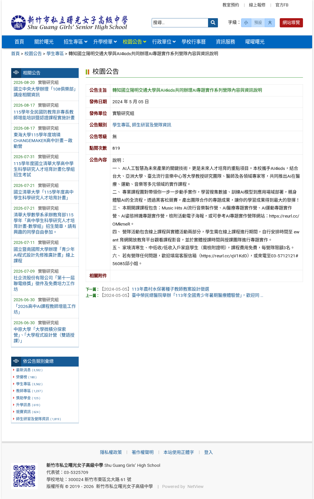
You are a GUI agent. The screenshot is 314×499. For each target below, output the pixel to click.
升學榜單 (103, 42)
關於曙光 (44, 42)
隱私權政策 (111, 452)
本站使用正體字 (178, 452)
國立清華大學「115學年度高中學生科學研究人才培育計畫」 (44, 195)
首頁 (19, 42)
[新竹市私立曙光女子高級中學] (69, 22)
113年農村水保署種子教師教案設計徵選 (154, 289)
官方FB (281, 5)
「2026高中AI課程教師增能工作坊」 (45, 309)
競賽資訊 (28, 412)
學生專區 (29, 384)
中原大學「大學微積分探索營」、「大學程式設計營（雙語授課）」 (44, 335)
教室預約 (231, 5)
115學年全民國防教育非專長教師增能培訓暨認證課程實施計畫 (44, 114)
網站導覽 (291, 22)
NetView (195, 486)
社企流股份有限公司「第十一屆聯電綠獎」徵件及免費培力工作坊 (44, 283)
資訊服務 (225, 42)
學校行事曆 (194, 42)
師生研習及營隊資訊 (38, 419)
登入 (208, 452)
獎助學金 (28, 398)
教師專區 (29, 391)
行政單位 (161, 42)
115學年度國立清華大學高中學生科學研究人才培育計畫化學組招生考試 (44, 169)
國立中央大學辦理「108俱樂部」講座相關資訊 (45, 92)
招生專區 (73, 42)
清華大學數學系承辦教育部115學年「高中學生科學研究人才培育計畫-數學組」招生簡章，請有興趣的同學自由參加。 (45, 223)
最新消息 (29, 370)
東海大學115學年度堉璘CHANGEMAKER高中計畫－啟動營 (43, 140)
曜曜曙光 (255, 42)
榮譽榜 (26, 377)
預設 (258, 22)
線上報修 (257, 5)
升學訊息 (28, 405)
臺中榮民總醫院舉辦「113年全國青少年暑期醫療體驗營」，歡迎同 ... (181, 295)
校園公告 (132, 42)
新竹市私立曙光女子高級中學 (123, 486)
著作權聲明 (143, 452)
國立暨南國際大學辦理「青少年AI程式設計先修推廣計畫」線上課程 (44, 255)
